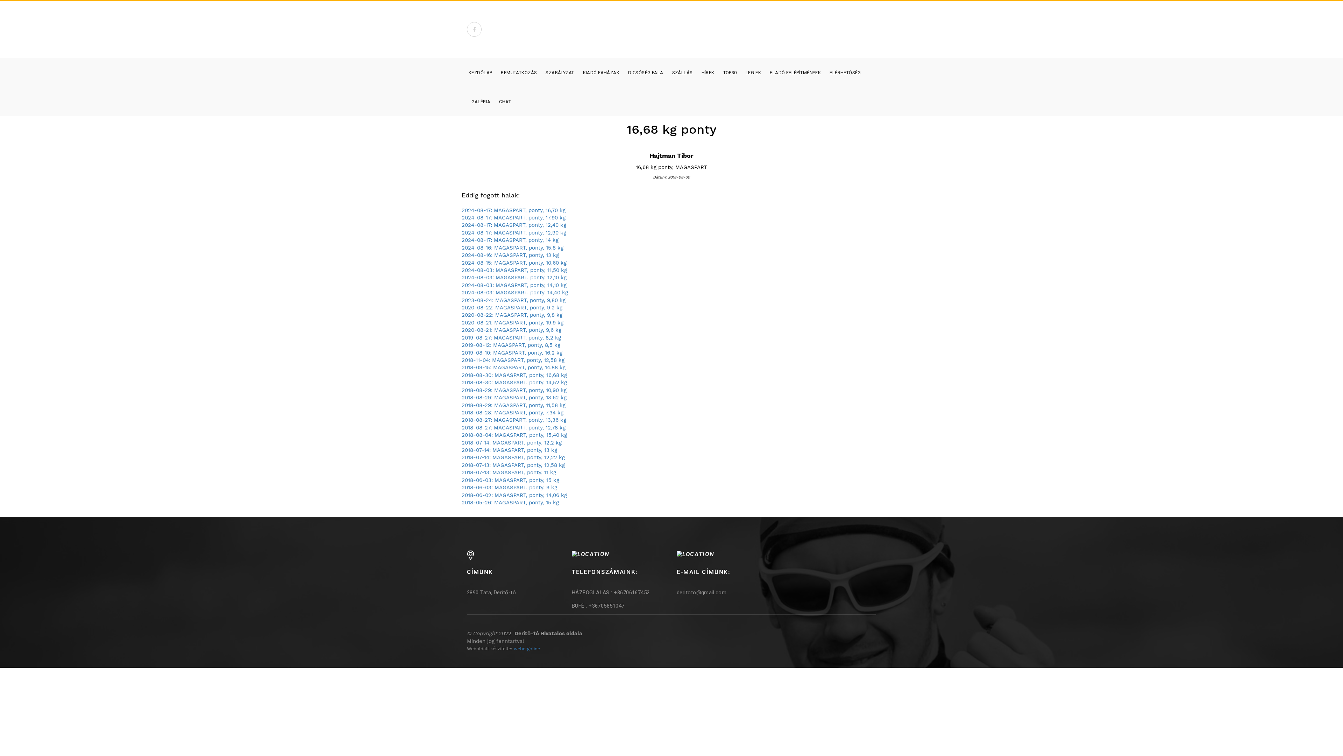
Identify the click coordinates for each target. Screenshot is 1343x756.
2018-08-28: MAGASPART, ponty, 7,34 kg (512, 413)
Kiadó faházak (601, 72)
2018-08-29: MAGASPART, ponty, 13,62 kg (514, 397)
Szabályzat (560, 72)
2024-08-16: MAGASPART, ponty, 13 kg (510, 255)
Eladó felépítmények (795, 72)
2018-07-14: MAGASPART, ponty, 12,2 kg (512, 443)
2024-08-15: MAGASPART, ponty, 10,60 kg (514, 263)
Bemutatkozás (519, 72)
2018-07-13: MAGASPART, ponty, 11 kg (509, 472)
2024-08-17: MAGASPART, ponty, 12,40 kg (514, 225)
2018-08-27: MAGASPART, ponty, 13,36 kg (514, 420)
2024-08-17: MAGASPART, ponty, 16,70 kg (514, 210)
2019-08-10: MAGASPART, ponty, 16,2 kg (512, 353)
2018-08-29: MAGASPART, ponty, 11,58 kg (514, 405)
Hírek (708, 72)
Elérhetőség (845, 72)
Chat (505, 101)
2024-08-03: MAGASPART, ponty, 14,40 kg (515, 292)
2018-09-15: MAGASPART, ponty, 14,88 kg (514, 367)
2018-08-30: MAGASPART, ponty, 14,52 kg (514, 382)
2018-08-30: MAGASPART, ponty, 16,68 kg (514, 375)
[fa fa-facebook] (474, 29)
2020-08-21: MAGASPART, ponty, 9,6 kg (511, 330)
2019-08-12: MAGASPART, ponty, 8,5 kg (511, 345)
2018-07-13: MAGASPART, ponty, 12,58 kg (513, 465)
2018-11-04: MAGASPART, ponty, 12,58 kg (513, 360)
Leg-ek (753, 72)
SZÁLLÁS (682, 72)
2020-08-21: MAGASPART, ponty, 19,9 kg (512, 323)
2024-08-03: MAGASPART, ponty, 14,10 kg (514, 285)
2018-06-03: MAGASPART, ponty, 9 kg (509, 487)
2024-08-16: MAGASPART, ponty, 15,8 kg (512, 248)
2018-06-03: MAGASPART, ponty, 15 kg (510, 480)
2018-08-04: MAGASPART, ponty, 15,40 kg (514, 435)
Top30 (730, 72)
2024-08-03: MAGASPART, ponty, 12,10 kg (514, 277)
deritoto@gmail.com (701, 592)
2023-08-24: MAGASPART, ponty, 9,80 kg (514, 300)
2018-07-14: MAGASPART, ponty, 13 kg (509, 450)
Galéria (481, 101)
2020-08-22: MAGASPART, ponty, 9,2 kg (512, 307)
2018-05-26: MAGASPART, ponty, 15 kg (510, 502)
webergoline (527, 648)
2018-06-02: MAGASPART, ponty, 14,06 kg (514, 495)
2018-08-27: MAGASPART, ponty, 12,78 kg (514, 428)
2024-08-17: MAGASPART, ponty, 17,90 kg (514, 218)
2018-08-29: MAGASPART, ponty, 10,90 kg (514, 390)
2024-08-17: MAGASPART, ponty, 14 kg (510, 240)
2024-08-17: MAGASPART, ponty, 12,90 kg (514, 233)
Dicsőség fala (645, 72)
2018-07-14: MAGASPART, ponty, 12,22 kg (513, 457)
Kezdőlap (480, 72)
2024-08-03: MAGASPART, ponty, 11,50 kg (514, 270)
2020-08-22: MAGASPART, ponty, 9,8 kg (512, 315)
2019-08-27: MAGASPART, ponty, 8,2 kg (511, 338)
